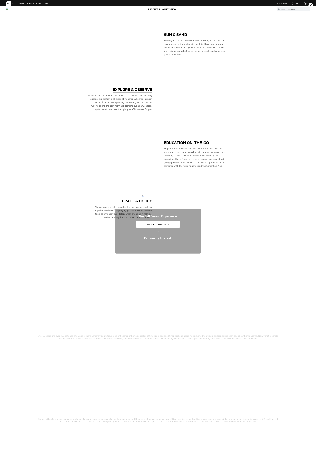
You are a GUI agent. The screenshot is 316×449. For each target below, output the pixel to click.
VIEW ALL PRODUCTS (158, 224)
